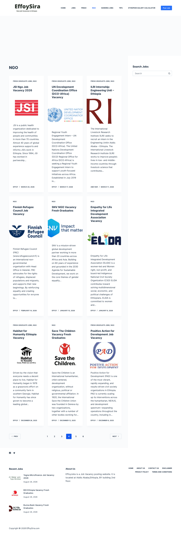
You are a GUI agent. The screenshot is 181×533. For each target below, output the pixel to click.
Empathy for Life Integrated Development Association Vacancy (101, 214)
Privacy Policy (142, 472)
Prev (16, 436)
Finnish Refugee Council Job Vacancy (23, 211)
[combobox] (150, 73)
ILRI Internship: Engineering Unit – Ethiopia (102, 90)
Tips (121, 8)
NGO (94, 8)
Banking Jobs (107, 8)
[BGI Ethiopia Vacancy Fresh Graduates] (15, 493)
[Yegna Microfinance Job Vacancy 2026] (15, 478)
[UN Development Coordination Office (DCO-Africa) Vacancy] (65, 115)
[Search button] (169, 73)
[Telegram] (14, 453)
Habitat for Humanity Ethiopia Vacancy (25, 334)
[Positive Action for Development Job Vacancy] (104, 355)
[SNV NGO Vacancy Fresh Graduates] (65, 228)
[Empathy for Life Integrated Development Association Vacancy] (104, 238)
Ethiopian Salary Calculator (141, 8)
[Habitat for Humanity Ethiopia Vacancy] (26, 355)
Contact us (153, 468)
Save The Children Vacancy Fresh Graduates (63, 334)
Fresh (83, 8)
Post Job (166, 8)
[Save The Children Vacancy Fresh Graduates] (65, 355)
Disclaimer (167, 468)
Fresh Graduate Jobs (22, 81)
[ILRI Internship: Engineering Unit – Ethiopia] (104, 111)
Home (63, 8)
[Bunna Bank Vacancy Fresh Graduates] (15, 508)
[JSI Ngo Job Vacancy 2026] (26, 108)
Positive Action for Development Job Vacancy (102, 334)
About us (141, 468)
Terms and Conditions (162, 472)
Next (114, 436)
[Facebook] (10, 453)
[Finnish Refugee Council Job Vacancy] (26, 231)
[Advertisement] (90, 35)
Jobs (73, 8)
